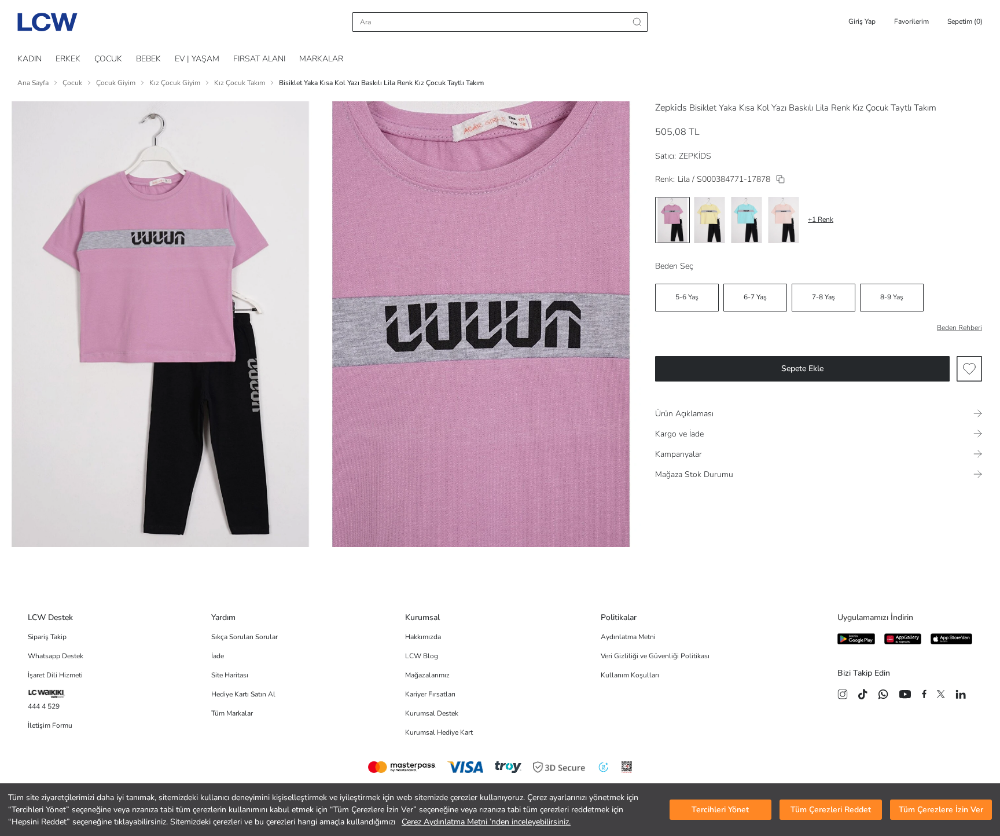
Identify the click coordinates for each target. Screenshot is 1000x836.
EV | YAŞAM (197, 58)
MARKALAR (321, 58)
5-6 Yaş (686, 297)
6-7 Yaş (755, 297)
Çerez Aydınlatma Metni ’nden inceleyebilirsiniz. (486, 821)
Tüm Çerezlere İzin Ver (941, 809)
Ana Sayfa (33, 82)
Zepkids (671, 107)
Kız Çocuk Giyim (174, 82)
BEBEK (148, 58)
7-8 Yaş (823, 297)
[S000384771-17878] (780, 179)
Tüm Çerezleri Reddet (831, 809)
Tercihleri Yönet (720, 809)
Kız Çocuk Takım (239, 82)
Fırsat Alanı (259, 58)
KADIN (29, 58)
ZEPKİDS (695, 156)
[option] (672, 220)
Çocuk (72, 82)
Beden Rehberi (959, 327)
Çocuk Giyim (115, 82)
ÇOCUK (108, 58)
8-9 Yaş (891, 297)
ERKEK (68, 58)
